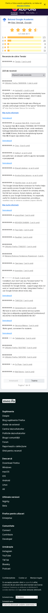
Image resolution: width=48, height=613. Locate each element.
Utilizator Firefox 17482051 (15, 247)
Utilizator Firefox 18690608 (15, 83)
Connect (6, 530)
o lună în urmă (28, 90)
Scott (17, 278)
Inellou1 (18, 153)
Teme (21, 13)
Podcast (6, 568)
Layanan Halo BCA (22, 123)
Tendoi (18, 62)
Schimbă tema (7, 601)
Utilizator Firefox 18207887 (15, 348)
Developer (7, 539)
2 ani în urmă (29, 215)
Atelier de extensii (11, 424)
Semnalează (7, 118)
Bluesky (6, 564)
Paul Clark (19, 230)
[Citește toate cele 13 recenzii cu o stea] (24, 50)
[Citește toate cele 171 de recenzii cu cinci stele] (24, 37)
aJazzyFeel (19, 215)
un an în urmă (27, 153)
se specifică (28, 582)
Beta (4, 505)
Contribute (7, 534)
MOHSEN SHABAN (22, 222)
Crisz (17, 146)
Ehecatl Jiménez (21, 168)
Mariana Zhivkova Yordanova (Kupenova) (21, 256)
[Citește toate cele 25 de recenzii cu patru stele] (24, 41)
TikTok (5, 560)
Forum (5, 442)
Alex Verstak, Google (21, 22)
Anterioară (13, 380)
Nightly (5, 501)
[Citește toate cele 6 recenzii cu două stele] (24, 47)
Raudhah (18, 237)
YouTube (6, 555)
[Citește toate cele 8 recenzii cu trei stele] (24, 44)
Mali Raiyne (19, 372)
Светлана (19, 263)
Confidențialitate (8, 578)
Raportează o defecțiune (14, 446)
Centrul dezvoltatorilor (13, 429)
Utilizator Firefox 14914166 (15, 357)
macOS (5, 471)
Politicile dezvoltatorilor (13, 433)
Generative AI (20, 308)
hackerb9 (18, 90)
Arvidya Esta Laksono (23, 175)
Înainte (34, 380)
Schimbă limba (7, 597)
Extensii (14, 13)
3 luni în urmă (25, 146)
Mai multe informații (10, 113)
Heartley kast (20, 183)
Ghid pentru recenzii (12, 450)
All (3, 489)
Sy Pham (18, 364)
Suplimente (8, 411)
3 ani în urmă (26, 62)
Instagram (7, 551)
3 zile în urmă (32, 83)
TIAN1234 (18, 300)
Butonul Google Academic (20, 19)
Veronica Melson (21, 325)
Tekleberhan (20, 338)
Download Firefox (11, 463)
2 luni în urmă (35, 123)
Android (6, 480)
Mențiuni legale (36, 578)
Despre (5, 416)
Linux (4, 485)
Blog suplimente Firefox (13, 420)
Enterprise (7, 518)
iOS (4, 476)
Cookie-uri (23, 578)
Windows (6, 467)
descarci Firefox (23, 6)
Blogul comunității (11, 437)
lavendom (19, 271)
